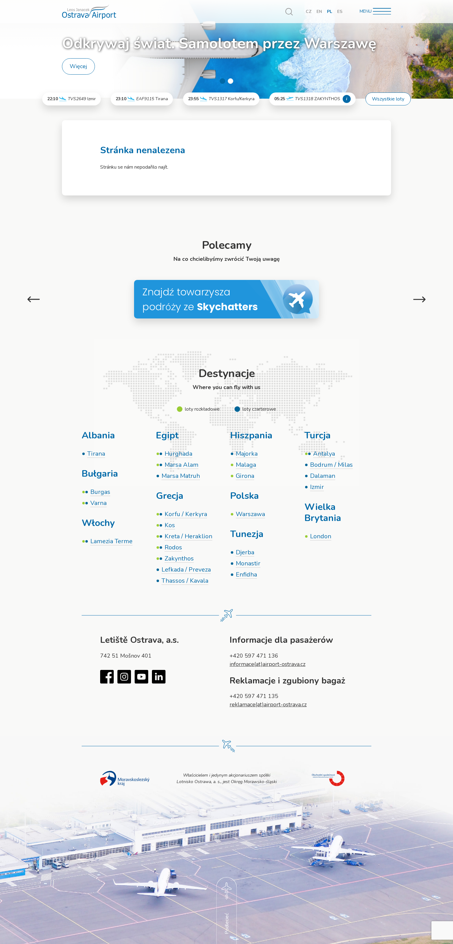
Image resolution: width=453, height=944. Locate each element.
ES (339, 11)
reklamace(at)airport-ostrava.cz (268, 704)
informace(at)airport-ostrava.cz (267, 664)
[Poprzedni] (33, 299)
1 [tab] (222, 81)
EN (319, 11)
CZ (309, 11)
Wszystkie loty (388, 99)
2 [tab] (230, 81)
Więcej (78, 66)
